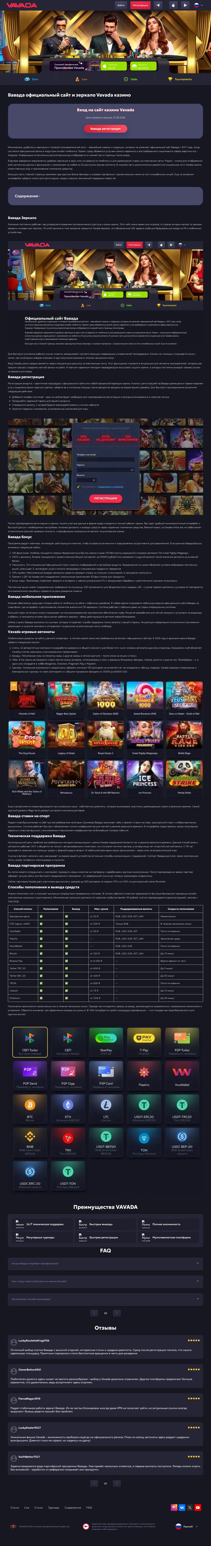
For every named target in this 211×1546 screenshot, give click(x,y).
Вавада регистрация (105, 128)
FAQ (89, 1507)
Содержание (73, 1507)
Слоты (15, 1507)
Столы (38, 1507)
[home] (22, 5)
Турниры (53, 1507)
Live (26, 1507)
